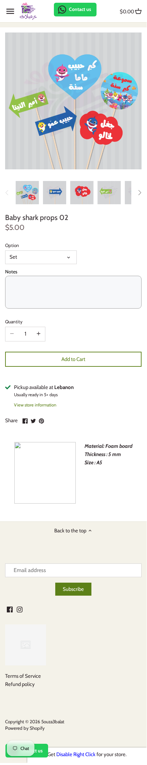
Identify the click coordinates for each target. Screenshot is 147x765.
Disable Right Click (75, 754)
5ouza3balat (52, 721)
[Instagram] (20, 609)
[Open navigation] (10, 11)
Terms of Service (23, 676)
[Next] (139, 192)
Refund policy (20, 684)
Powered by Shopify (25, 728)
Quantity (14, 321)
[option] (27, 193)
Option (12, 245)
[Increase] (38, 334)
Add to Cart (73, 359)
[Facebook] (10, 609)
